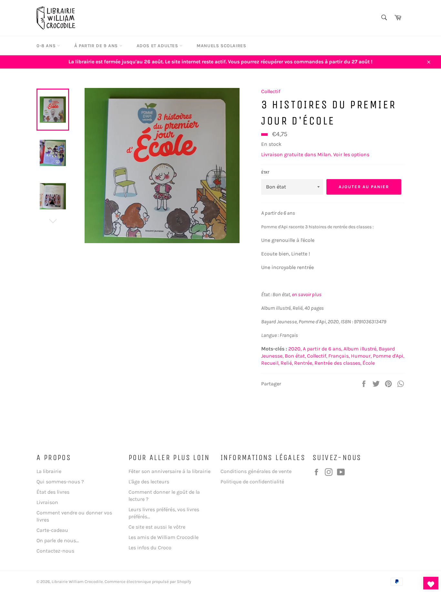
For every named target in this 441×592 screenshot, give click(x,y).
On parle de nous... (57, 540)
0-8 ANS (46, 45)
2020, (295, 349)
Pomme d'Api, (388, 356)
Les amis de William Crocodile (163, 537)
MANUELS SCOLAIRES (221, 45)
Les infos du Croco (149, 547)
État (265, 172)
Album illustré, (360, 349)
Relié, (287, 363)
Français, (339, 356)
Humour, (361, 356)
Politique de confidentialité (252, 482)
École (369, 363)
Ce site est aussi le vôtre (156, 527)
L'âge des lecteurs (148, 482)
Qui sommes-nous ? (60, 482)
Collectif (270, 91)
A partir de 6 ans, (322, 349)
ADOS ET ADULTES (158, 45)
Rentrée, (303, 363)
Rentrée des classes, (337, 363)
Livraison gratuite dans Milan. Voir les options (315, 154)
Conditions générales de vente (256, 471)
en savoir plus (307, 294)
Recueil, (270, 363)
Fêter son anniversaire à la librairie (169, 471)
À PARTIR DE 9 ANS (96, 45)
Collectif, (317, 356)
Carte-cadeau (52, 530)
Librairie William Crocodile (77, 581)
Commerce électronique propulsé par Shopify (148, 581)
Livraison (47, 502)
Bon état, (295, 356)
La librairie (48, 471)
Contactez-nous (55, 551)
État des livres (52, 492)
